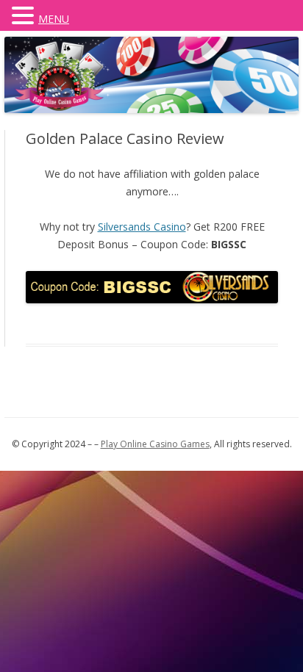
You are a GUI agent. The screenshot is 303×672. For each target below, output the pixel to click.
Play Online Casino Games (155, 444)
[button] (25, 14)
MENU (53, 19)
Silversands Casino (142, 227)
